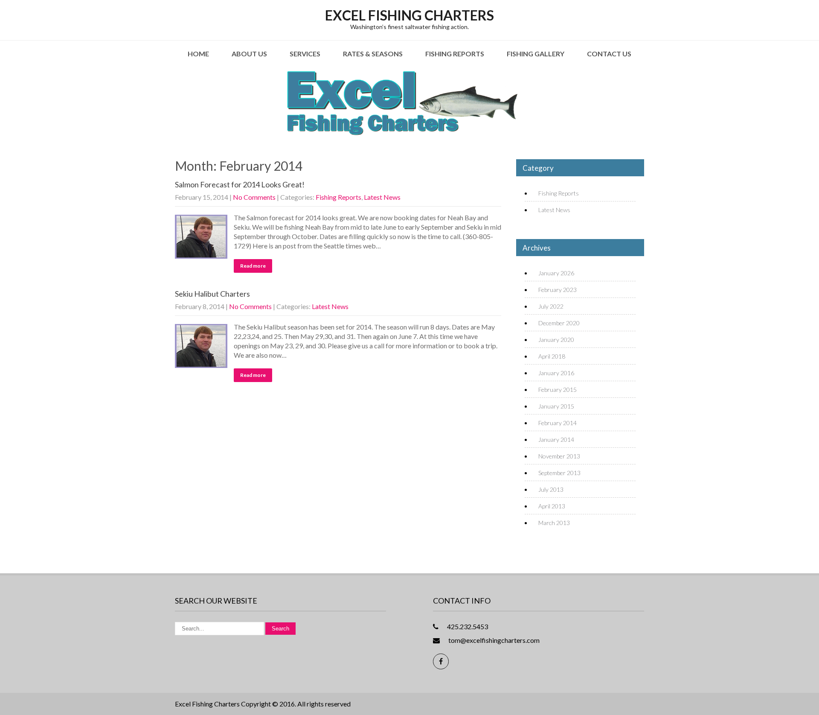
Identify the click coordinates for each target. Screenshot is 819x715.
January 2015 (556, 406)
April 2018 (551, 356)
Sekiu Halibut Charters (212, 293)
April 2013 (551, 506)
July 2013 (550, 489)
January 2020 (556, 339)
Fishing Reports (454, 54)
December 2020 (559, 323)
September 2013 (559, 472)
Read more (253, 266)
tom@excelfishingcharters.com (494, 640)
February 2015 (557, 389)
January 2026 (556, 273)
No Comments (254, 197)
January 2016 (556, 372)
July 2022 (550, 306)
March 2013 (554, 522)
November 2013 (559, 456)
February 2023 (557, 289)
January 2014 (556, 439)
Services (305, 54)
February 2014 (557, 422)
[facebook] (441, 661)
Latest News (382, 197)
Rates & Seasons (373, 54)
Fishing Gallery (535, 54)
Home (198, 54)
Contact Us (609, 54)
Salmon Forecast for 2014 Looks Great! (240, 184)
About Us (249, 54)
